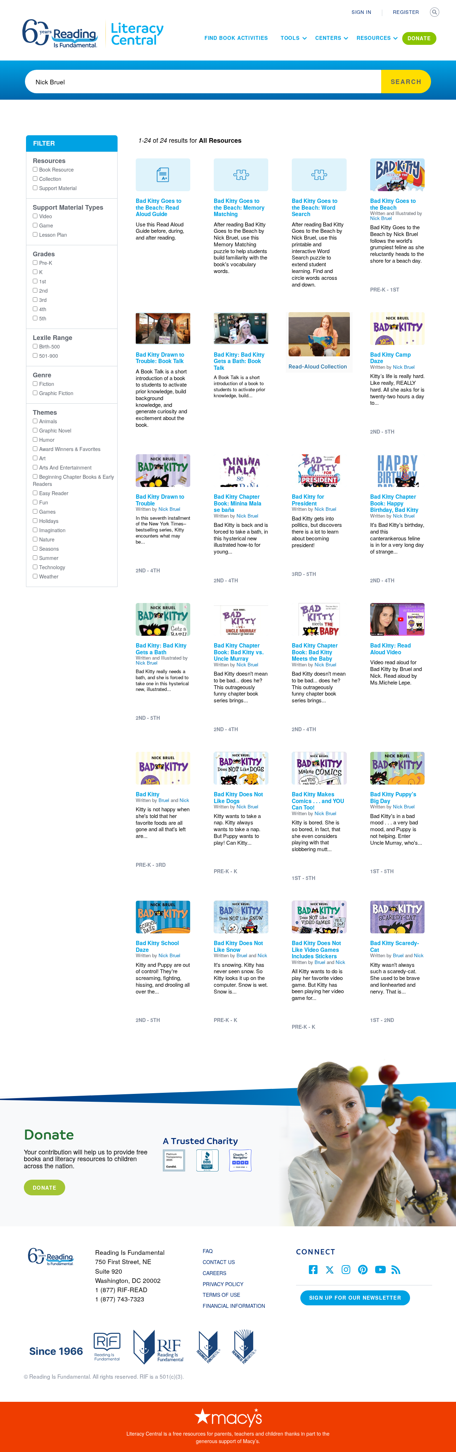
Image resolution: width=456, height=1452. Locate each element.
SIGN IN (362, 12)
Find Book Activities (236, 37)
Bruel (164, 800)
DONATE (419, 38)
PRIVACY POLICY (223, 1284)
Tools (290, 37)
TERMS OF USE (225, 1294)
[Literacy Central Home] (137, 22)
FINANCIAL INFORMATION (234, 1305)
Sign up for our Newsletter (355, 1297)
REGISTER (406, 12)
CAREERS (214, 1273)
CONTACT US (221, 1261)
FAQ (208, 1250)
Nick (184, 800)
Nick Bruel (381, 218)
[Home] (65, 22)
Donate (44, 1187)
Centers (328, 37)
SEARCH (435, 12)
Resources (373, 37)
